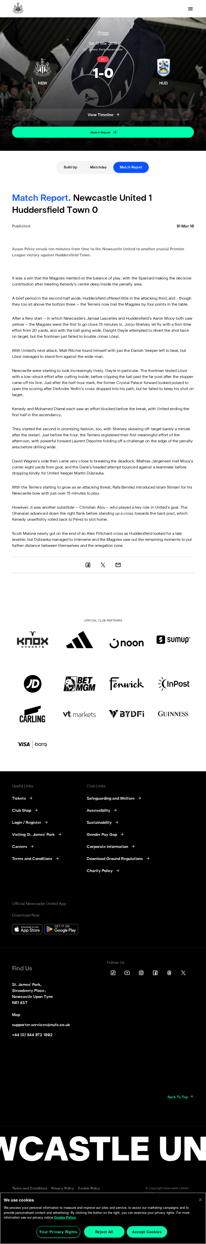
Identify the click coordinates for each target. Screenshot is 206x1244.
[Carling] (32, 714)
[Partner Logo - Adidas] (79, 640)
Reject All (104, 1231)
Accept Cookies (147, 1231)
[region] (103, 1218)
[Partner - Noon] (126, 640)
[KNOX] (32, 640)
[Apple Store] (27, 929)
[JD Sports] (32, 684)
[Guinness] (173, 714)
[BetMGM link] (79, 684)
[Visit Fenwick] (126, 684)
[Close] (200, 1199)
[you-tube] (127, 973)
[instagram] (141, 973)
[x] (103, 564)
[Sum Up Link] (173, 640)
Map (16, 1015)
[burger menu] (190, 8)
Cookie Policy (65, 1217)
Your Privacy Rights (58, 1231)
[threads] (169, 973)
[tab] (70, 167)
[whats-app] (118, 564)
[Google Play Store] (61, 929)
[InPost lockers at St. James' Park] (173, 684)
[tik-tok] (113, 973)
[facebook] (87, 564)
